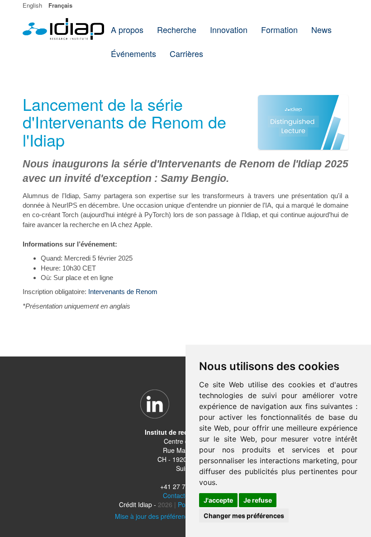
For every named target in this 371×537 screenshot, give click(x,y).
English (32, 5)
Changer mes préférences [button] (244, 515)
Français (60, 5)
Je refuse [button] (257, 500)
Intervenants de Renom (122, 291)
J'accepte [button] (218, 500)
